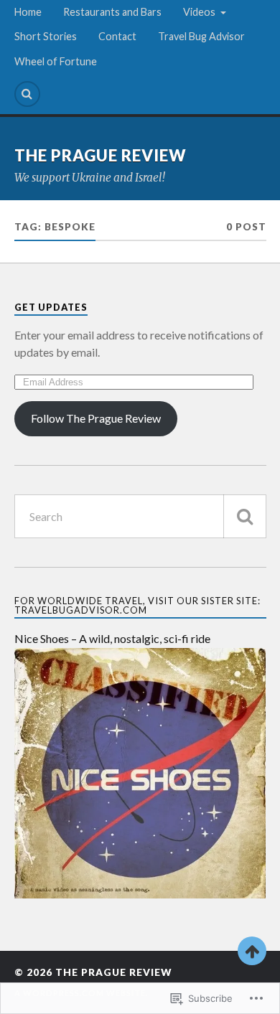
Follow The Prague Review (96, 418)
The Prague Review (100, 155)
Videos (199, 12)
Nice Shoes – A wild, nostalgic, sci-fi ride (112, 638)
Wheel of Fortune (55, 61)
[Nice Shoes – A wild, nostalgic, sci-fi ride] (140, 894)
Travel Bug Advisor (201, 36)
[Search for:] (140, 516)
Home (28, 12)
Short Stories (45, 36)
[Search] (27, 94)
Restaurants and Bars (112, 12)
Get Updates (51, 307)
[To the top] (252, 950)
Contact (117, 36)
